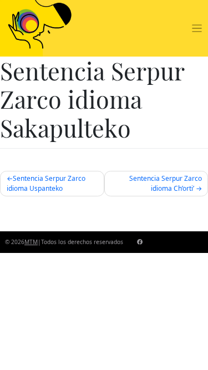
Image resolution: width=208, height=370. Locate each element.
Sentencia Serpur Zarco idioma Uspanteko (46, 183)
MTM (31, 242)
